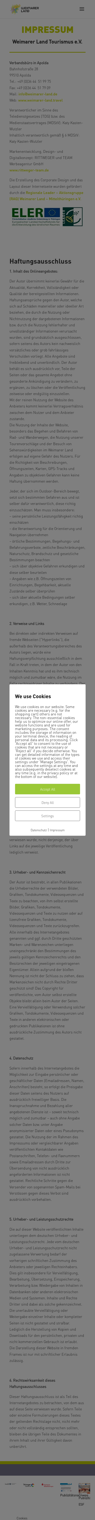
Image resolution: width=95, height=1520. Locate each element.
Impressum (57, 830)
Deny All (48, 802)
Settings (47, 815)
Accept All (47, 789)
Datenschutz (39, 830)
